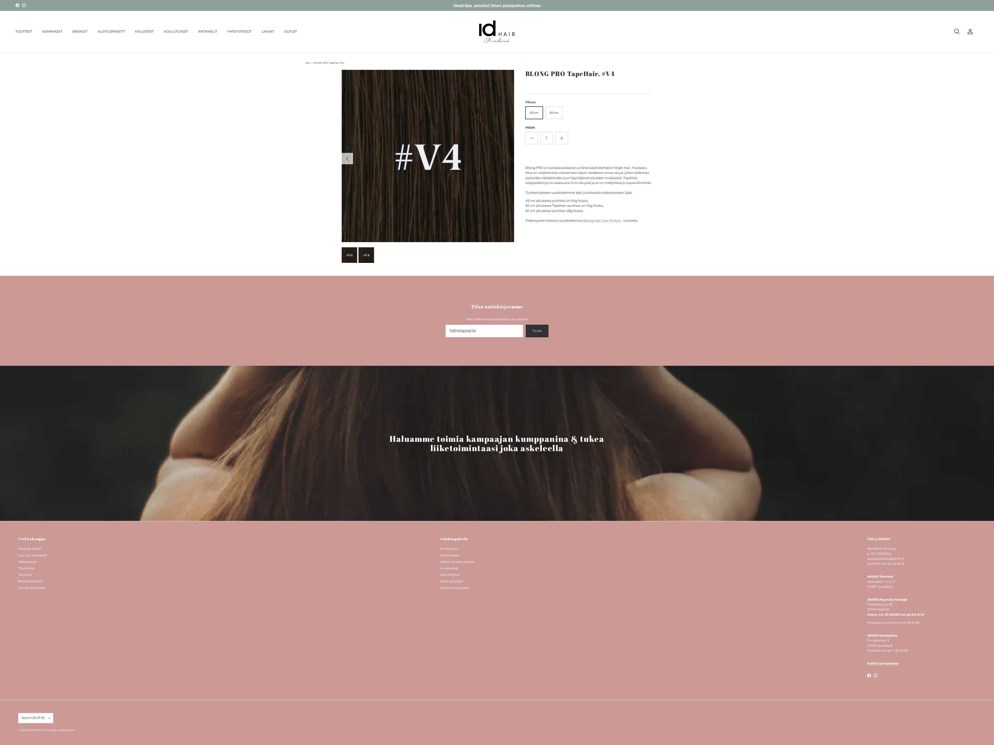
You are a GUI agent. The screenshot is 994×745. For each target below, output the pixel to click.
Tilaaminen (26, 568)
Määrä (530, 127)
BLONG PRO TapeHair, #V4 (328, 62)
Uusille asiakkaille (31, 588)
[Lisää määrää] (562, 138)
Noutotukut (449, 548)
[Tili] (969, 31)
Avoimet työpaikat (454, 588)
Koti (307, 62)
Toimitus (25, 575)
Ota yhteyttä (450, 575)
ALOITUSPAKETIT (111, 31)
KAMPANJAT (52, 31)
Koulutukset (449, 555)
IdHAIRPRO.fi (36, 730)
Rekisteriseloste (30, 581)
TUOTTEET (24, 31)
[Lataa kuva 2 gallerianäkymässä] (428, 156)
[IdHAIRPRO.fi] (497, 31)
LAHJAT (268, 31)
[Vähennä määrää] (531, 138)
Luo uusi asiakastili (32, 555)
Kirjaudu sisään (30, 548)
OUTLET (290, 31)
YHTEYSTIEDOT (239, 31)
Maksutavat (27, 562)
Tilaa (537, 331)
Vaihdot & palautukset (457, 562)
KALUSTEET (144, 31)
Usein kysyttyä (451, 581)
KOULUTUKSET (176, 31)
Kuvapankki (449, 568)
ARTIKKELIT (207, 31)
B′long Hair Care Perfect (602, 220)
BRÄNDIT (79, 31)
